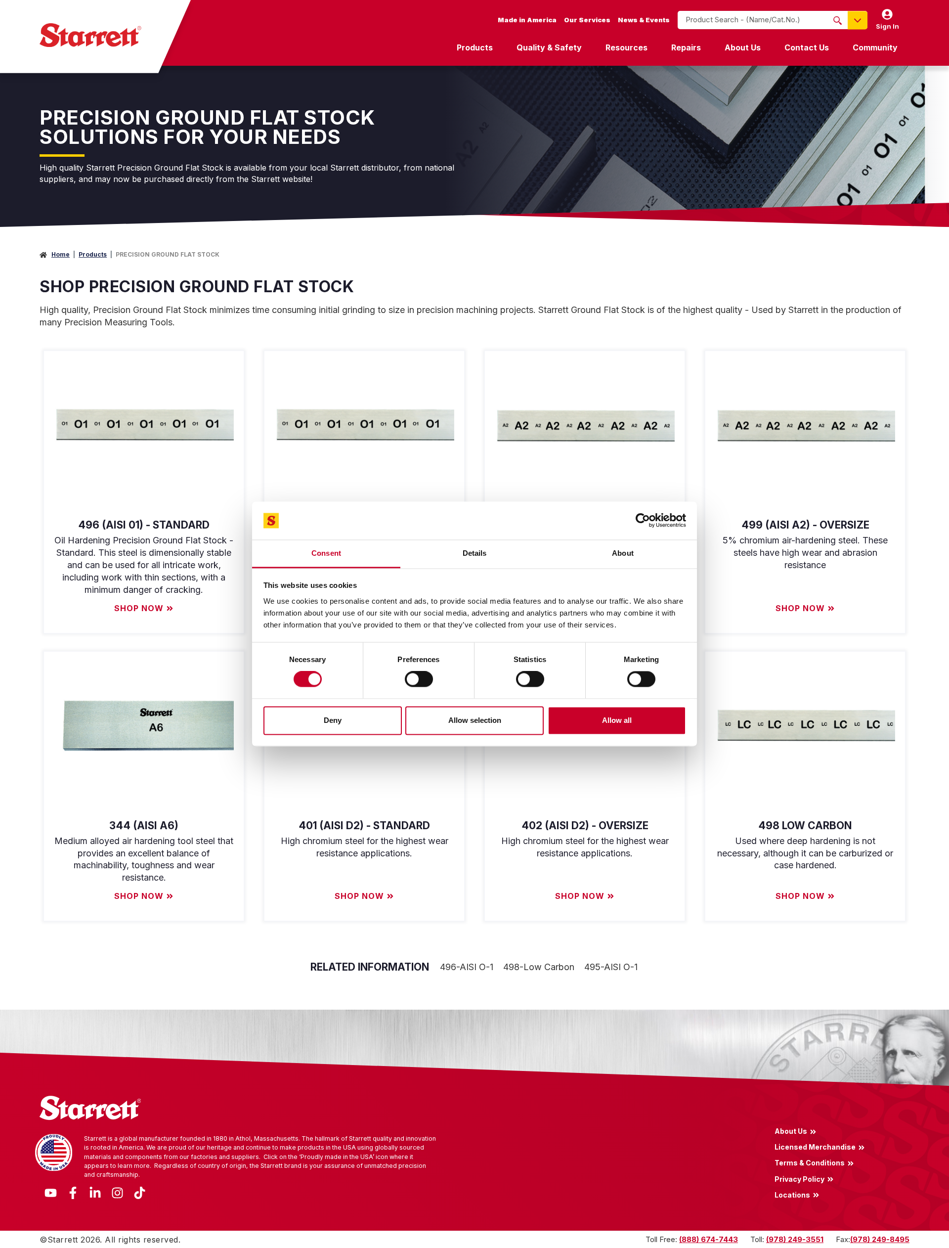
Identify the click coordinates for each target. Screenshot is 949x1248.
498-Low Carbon (538, 967)
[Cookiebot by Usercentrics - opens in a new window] (643, 520)
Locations (792, 1195)
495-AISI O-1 (611, 967)
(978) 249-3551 (794, 1239)
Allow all (617, 720)
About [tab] (623, 553)
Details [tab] (475, 553)
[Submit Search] (837, 20)
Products (475, 47)
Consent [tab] (326, 553)
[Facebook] (73, 1192)
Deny (333, 720)
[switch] (419, 679)
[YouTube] (51, 1192)
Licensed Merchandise (815, 1147)
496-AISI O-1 (466, 967)
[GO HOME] (90, 35)
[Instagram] (117, 1192)
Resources (626, 47)
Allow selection (474, 720)
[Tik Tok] (140, 1192)
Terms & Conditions (810, 1163)
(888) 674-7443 (708, 1239)
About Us (743, 47)
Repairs (686, 47)
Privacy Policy (799, 1179)
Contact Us (806, 47)
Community (875, 47)
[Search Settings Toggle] (857, 20)
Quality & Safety (549, 47)
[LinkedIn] (95, 1192)
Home (60, 254)
